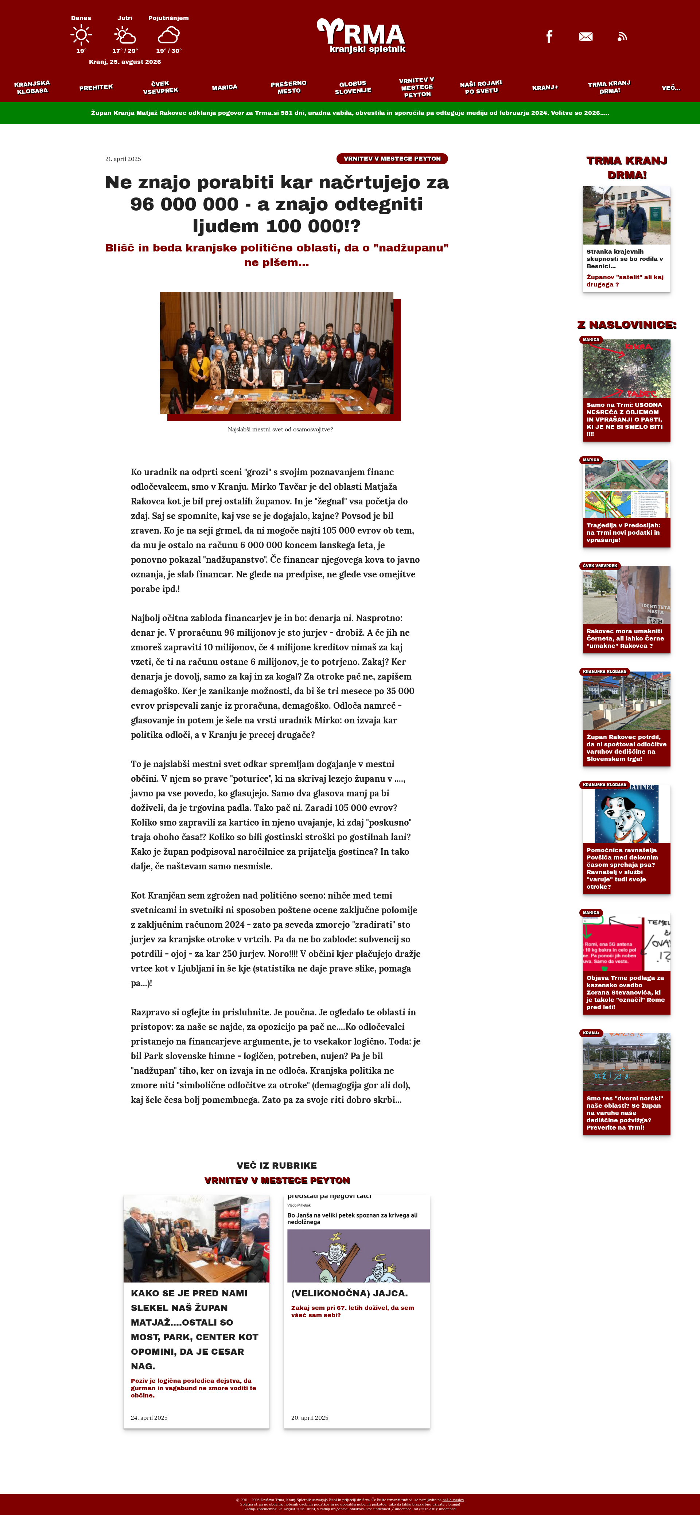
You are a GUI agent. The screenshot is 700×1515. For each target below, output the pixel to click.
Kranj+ (545, 88)
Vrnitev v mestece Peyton (416, 87)
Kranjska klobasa (32, 87)
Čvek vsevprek (161, 87)
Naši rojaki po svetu (481, 87)
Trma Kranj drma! (609, 87)
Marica (224, 88)
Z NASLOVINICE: (626, 324)
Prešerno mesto (289, 87)
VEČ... (671, 88)
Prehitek (96, 87)
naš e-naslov (453, 1499)
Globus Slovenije (353, 87)
